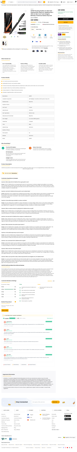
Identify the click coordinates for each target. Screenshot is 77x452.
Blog (15, 427)
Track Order (3, 423)
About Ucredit (17, 423)
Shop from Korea (37, 444)
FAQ (15, 422)
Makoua (53, 423)
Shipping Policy (4, 427)
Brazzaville (54, 414)
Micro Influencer (4, 429)
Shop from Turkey (53, 444)
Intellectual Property (5, 420)
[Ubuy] (3, 2)
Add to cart (65, 19)
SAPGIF (32, 9)
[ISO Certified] (12, 439)
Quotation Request (5, 418)
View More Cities (55, 429)
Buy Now (46, 48)
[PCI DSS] (4, 439)
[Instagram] (65, 447)
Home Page (3, 5)
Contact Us (3, 416)
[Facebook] (63, 447)
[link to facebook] (14, 36)
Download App (17, 414)
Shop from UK (11, 444)
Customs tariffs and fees (6, 425)
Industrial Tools (20, 5)
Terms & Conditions (29, 447)
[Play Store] (67, 419)
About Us (3, 414)
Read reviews (49, 318)
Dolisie (53, 418)
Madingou (54, 425)
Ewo (52, 422)
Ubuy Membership (5, 431)
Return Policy (16, 420)
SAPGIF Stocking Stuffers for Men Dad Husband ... (52, 5)
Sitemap (3, 422)
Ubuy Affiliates (17, 429)
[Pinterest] (72, 447)
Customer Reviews (18, 418)
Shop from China (45, 444)
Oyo (52, 420)
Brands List (16, 416)
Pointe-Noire (54, 416)
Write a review (5, 310)
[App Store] (67, 416)
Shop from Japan (18, 444)
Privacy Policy (37, 447)
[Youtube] (67, 447)
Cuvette (53, 427)
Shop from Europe (61, 444)
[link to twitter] (17, 36)
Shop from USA (4, 444)
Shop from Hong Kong (28, 444)
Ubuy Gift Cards (17, 425)
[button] (54, 2)
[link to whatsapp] (11, 36)
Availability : (33, 24)
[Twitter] (70, 447)
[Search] (44, 2)
